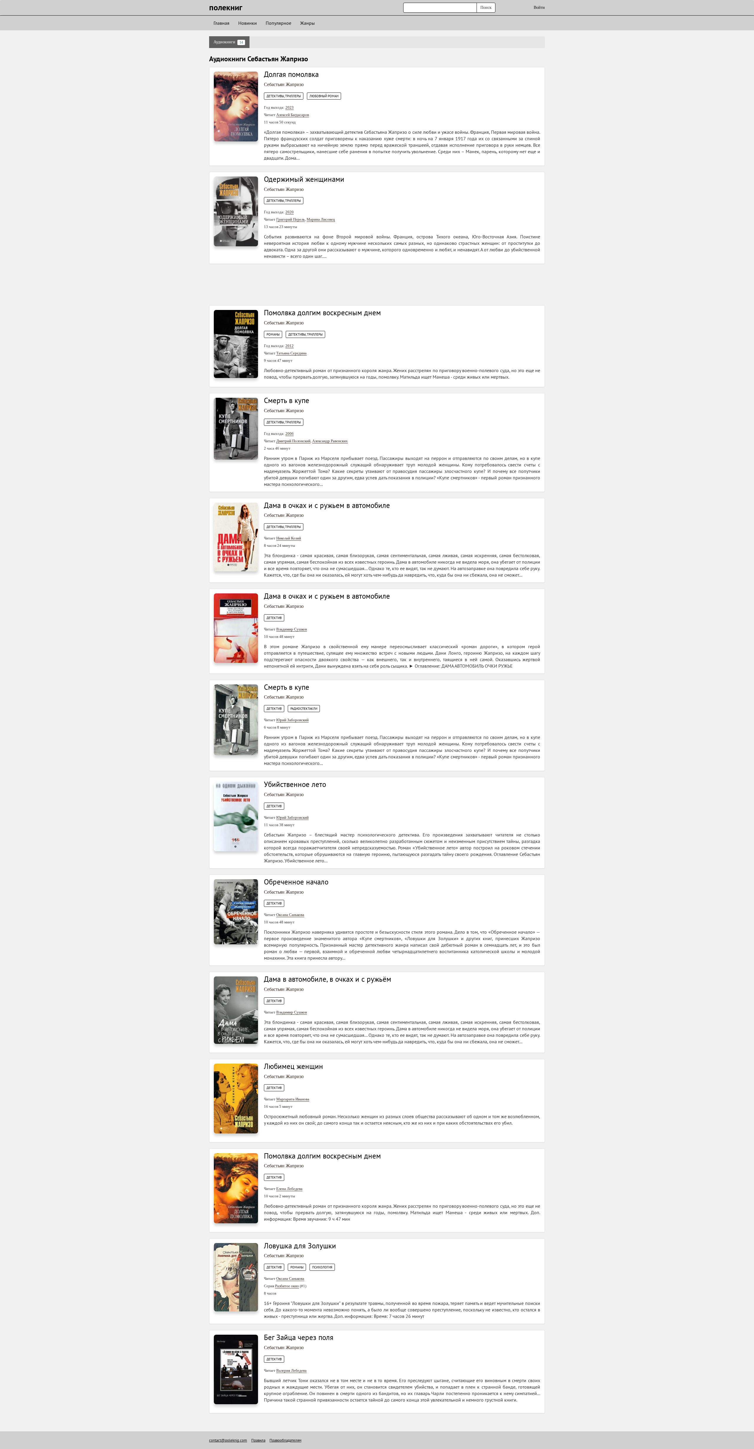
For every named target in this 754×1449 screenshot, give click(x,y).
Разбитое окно (287, 1286)
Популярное (278, 23)
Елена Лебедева (289, 1188)
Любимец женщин (293, 1066)
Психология (322, 1267)
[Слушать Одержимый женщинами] (236, 211)
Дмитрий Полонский (293, 441)
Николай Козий (288, 538)
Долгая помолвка (291, 74)
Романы (273, 334)
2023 (289, 107)
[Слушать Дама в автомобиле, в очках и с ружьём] (236, 1010)
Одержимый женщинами (304, 179)
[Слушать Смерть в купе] (236, 428)
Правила (258, 1440)
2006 (289, 433)
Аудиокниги (228, 42)
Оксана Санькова (290, 914)
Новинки (247, 23)
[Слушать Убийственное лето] (236, 816)
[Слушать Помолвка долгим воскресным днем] (236, 343)
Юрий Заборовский (292, 720)
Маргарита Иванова (292, 1099)
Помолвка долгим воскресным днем (322, 312)
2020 (289, 212)
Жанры (307, 23)
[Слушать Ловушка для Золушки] (236, 1277)
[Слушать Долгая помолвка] (236, 106)
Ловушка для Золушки (300, 1245)
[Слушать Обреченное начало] (236, 911)
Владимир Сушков (291, 629)
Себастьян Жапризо (284, 84)
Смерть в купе (286, 400)
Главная (221, 23)
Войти (539, 7)
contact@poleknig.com (228, 1440)
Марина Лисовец (321, 219)
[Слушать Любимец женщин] (236, 1098)
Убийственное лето (295, 784)
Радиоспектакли (303, 709)
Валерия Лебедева (291, 1370)
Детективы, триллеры (284, 96)
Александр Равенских (330, 441)
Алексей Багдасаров (292, 115)
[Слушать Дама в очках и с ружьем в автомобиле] (236, 536)
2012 (289, 346)
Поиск (486, 7)
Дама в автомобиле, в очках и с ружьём (327, 979)
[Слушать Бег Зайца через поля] (236, 1369)
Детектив (274, 618)
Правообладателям (285, 1440)
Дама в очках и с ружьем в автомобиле (327, 505)
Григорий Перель (290, 219)
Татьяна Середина (291, 353)
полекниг (225, 7)
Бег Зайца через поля (298, 1337)
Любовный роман (324, 96)
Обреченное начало (296, 882)
